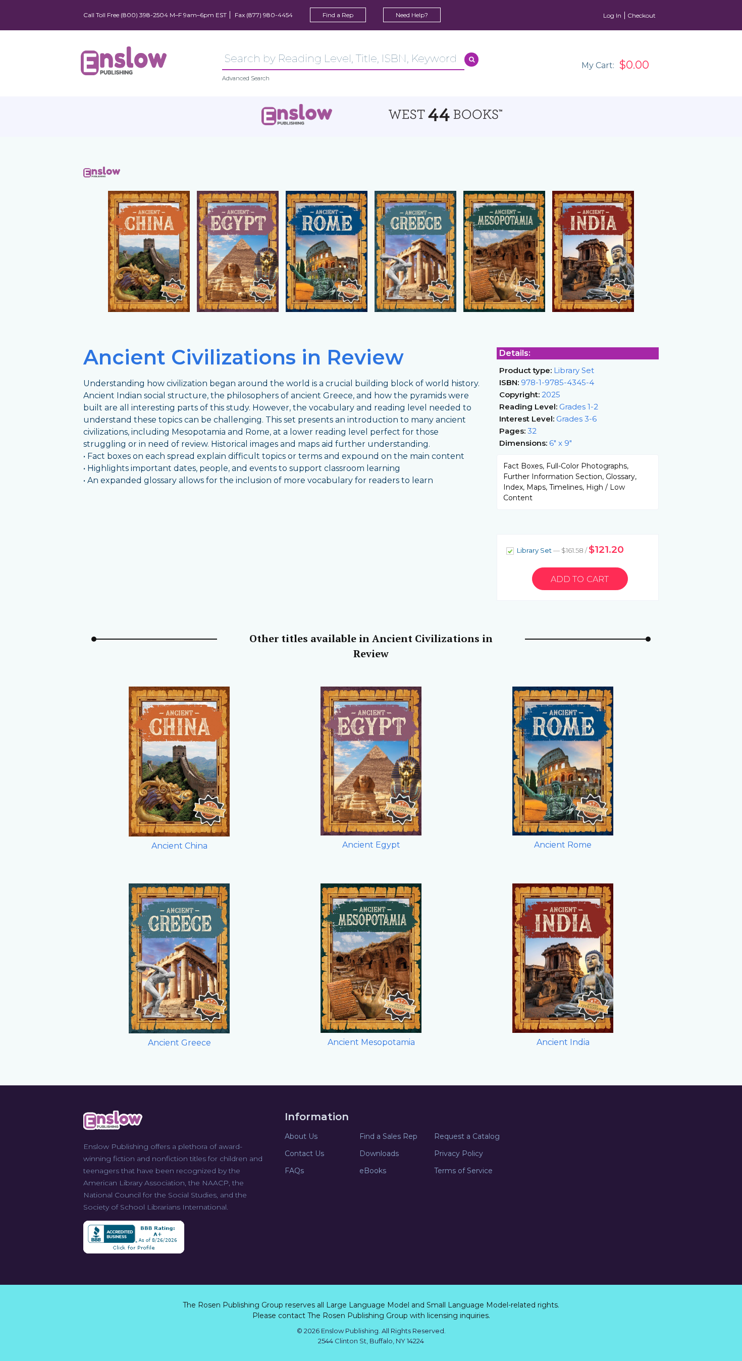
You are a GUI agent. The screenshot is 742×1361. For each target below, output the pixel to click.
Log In (612, 15)
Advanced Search (246, 78)
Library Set (569, 549)
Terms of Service (463, 1170)
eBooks (372, 1170)
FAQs (294, 1170)
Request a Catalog (467, 1136)
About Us (301, 1136)
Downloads (379, 1153)
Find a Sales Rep (388, 1136)
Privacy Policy (458, 1153)
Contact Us (304, 1153)
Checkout (641, 15)
